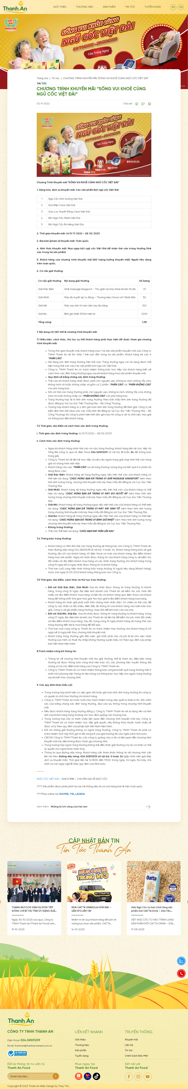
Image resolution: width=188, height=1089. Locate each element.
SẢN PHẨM (109, 7)
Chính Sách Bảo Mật (136, 1056)
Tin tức (129, 1050)
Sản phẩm (80, 1050)
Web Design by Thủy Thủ (54, 1086)
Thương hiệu (84, 7)
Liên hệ (129, 1045)
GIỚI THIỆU (59, 7)
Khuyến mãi (131, 1039)
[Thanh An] (15, 6)
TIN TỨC (130, 7)
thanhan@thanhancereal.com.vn (33, 1046)
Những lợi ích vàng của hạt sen (69, 806)
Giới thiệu (80, 1039)
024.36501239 (30, 1040)
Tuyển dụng (153, 7)
